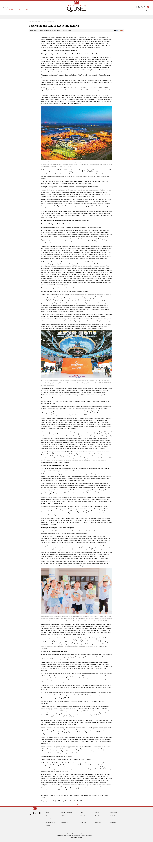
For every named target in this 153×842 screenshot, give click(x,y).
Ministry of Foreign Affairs (67, 812)
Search (145, 10)
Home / (30, 21)
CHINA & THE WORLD (105, 17)
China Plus (97, 815)
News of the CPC (65, 822)
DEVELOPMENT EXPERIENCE (79, 17)
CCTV (62, 815)
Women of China (50, 819)
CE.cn (96, 819)
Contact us (82, 835)
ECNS (111, 819)
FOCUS (51, 17)
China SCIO (98, 812)
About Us (5, 7)
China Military (113, 822)
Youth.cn (82, 819)
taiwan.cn (48, 825)
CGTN (62, 819)
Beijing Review (113, 815)
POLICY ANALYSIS (62, 17)
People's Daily (113, 812)
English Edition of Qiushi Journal (72, 835)
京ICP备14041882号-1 (76, 837)
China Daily (83, 815)
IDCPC (81, 812)
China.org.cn (98, 822)
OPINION (93, 17)
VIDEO (116, 17)
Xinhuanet (48, 815)
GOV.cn (47, 812)
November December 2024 (48, 21)
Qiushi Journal (60, 835)
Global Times (83, 822)
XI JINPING (41, 17)
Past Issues (34, 21)
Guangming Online (50, 822)
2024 (39, 21)
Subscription (89, 835)
